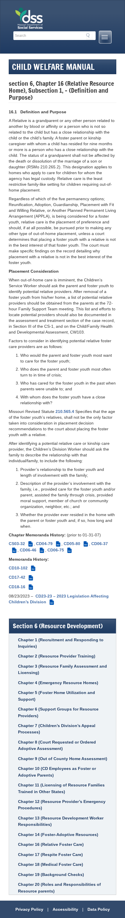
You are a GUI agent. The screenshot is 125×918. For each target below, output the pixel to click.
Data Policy (99, 909)
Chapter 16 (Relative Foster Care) (51, 844)
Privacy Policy (29, 909)
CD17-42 (20, 577)
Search (89, 36)
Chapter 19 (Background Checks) (51, 874)
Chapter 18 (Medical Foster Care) (50, 864)
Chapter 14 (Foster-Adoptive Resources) (58, 834)
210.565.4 (65, 411)
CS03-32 (20, 543)
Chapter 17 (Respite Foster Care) (50, 854)
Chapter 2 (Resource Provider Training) (56, 656)
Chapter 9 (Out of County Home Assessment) (62, 758)
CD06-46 (31, 550)
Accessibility (65, 909)
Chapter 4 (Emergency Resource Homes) (58, 682)
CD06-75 (59, 550)
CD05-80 (75, 543)
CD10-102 (22, 568)
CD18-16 (20, 586)
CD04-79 (48, 543)
